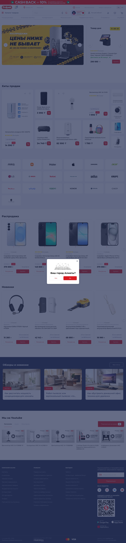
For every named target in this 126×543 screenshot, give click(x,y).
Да (70, 278)
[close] (77, 261)
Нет (56, 278)
